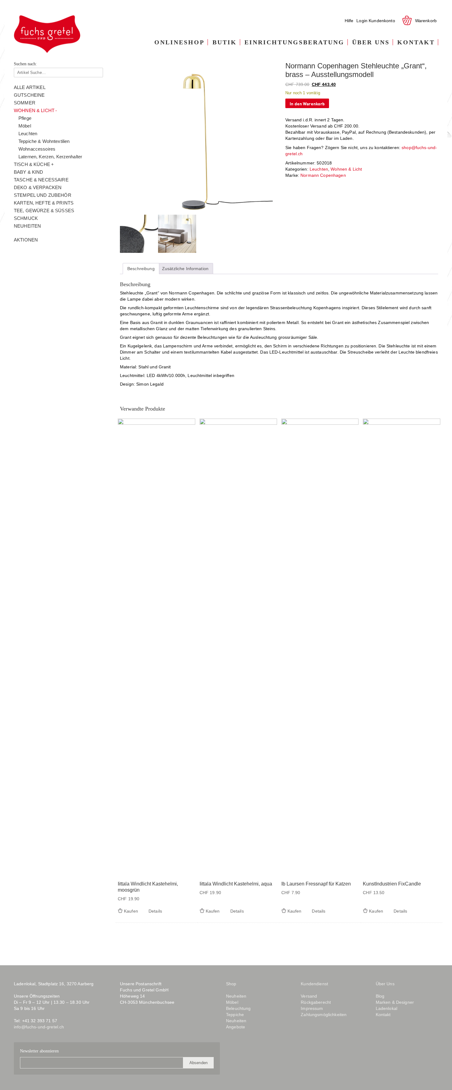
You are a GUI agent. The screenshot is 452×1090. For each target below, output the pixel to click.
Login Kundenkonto (375, 20)
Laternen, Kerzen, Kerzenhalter (50, 156)
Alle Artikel (30, 87)
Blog (151, 1025)
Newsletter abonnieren (39, 1051)
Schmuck (26, 218)
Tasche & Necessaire (41, 179)
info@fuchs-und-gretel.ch (39, 1026)
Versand (309, 996)
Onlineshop (179, 42)
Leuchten (27, 133)
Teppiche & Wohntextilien (43, 141)
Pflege (24, 118)
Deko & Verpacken (37, 187)
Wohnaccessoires (36, 149)
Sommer (24, 102)
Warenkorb (426, 20)
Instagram (136, 1025)
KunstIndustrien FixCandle (392, 883)
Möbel (24, 125)
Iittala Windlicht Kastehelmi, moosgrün (148, 887)
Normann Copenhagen (323, 175)
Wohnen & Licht (34, 110)
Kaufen (131, 911)
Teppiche (235, 1014)
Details (155, 911)
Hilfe (349, 20)
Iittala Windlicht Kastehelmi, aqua (236, 883)
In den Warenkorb (307, 103)
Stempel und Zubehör (42, 195)
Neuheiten (27, 226)
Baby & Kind (28, 172)
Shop (231, 983)
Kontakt (416, 42)
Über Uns (371, 42)
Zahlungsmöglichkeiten (324, 1014)
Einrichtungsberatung (294, 42)
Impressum (312, 1008)
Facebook (124, 1025)
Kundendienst (314, 983)
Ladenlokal (386, 1008)
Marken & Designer (395, 1002)
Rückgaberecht (316, 1002)
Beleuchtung (238, 1008)
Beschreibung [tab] (141, 268)
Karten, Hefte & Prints (43, 202)
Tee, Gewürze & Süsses (44, 210)
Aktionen (26, 239)
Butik (224, 42)
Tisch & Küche (32, 164)
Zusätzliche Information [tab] (185, 268)
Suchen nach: (25, 64)
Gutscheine (29, 95)
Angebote (235, 1026)
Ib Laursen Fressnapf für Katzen (316, 883)
